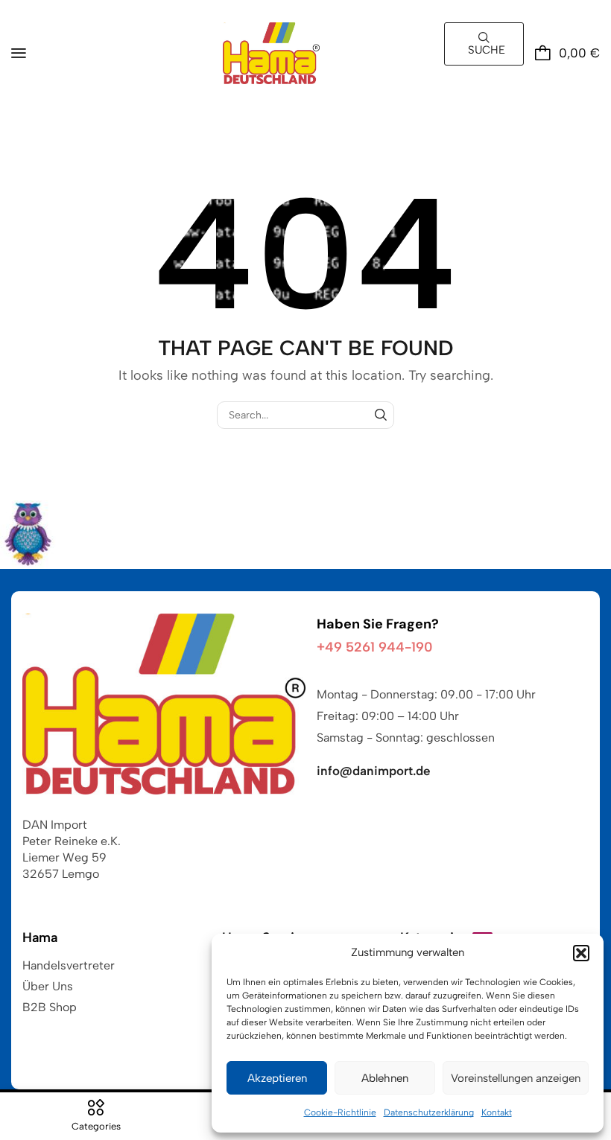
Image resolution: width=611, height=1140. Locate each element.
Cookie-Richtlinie (340, 1112)
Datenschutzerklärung (429, 1112)
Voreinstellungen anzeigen (515, 1078)
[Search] (380, 415)
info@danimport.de (374, 770)
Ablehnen (384, 1078)
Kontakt (496, 1112)
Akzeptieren (277, 1078)
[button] (581, 953)
